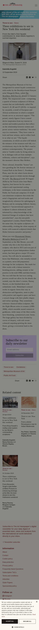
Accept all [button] (10, 621)
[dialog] (19, 615)
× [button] (36, 602)
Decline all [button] (27, 621)
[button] (19, 627)
